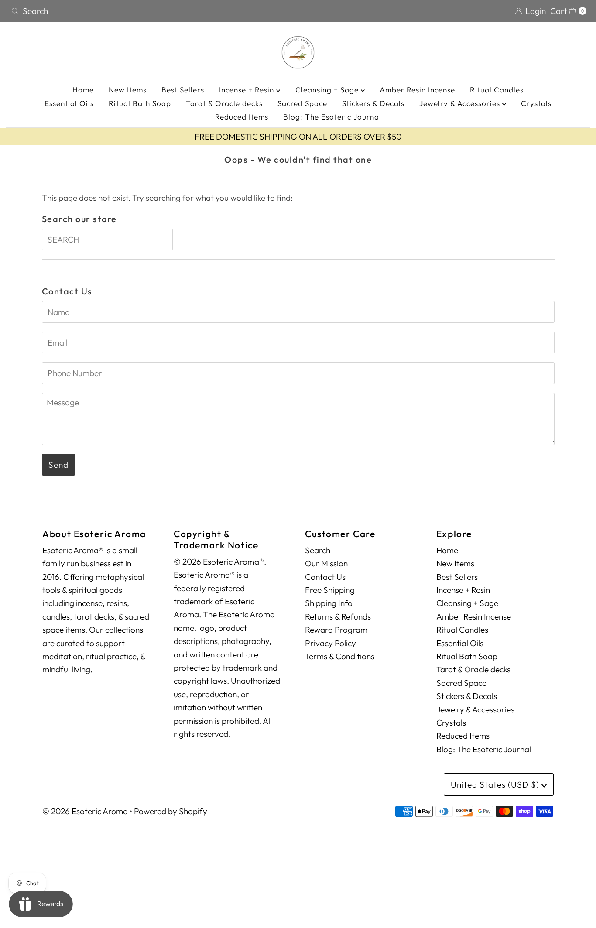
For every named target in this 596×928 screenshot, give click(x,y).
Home (83, 89)
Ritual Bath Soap (140, 103)
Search (317, 550)
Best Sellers (182, 89)
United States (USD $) (496, 784)
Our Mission (326, 563)
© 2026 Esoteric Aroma (85, 811)
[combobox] (151, 11)
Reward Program (336, 629)
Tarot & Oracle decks (224, 103)
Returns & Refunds (338, 616)
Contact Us (325, 577)
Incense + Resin (247, 89)
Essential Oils (69, 103)
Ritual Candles (497, 89)
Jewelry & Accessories (460, 103)
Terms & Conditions (339, 656)
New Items (128, 89)
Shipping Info (329, 603)
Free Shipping (330, 590)
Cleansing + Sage (328, 89)
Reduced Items (241, 116)
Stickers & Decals (373, 103)
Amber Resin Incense (417, 89)
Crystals (536, 103)
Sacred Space (302, 103)
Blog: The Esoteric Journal (332, 116)
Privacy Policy (330, 643)
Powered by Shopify (170, 811)
